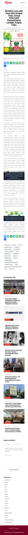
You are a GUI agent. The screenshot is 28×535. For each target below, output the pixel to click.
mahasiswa (8, 258)
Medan (15, 258)
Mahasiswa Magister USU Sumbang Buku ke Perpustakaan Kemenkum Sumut (13, 379)
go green (17, 249)
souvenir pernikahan (11, 262)
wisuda (11, 268)
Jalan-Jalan (7, 499)
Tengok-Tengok (8, 522)
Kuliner (6, 501)
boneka (17, 247)
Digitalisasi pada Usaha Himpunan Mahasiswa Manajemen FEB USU (12, 327)
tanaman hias (9, 264)
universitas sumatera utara (13, 266)
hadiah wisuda (9, 251)
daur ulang (8, 249)
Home (8, 28)
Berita (6, 482)
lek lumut (8, 255)
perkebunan (8, 260)
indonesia (8, 253)
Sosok (6, 518)
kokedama (16, 253)
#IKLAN (14, 245)
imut (17, 251)
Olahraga (7, 508)
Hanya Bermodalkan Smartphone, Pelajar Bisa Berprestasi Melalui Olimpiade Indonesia (12, 301)
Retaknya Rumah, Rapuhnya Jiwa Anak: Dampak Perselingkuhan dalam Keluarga (13, 353)
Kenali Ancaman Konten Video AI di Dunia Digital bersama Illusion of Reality (13, 430)
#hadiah (7, 245)
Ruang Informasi (8, 513)
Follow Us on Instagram (14, 528)
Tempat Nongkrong (9, 520)
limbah (15, 255)
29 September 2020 (15, 58)
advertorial (8, 247)
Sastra (6, 515)
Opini (6, 510)
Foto (6, 489)
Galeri (6, 492)
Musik (6, 506)
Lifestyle (6, 503)
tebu (16, 264)
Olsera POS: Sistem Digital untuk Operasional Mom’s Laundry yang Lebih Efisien (13, 405)
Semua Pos (14, 28)
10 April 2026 (8, 348)
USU (6, 268)
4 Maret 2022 (8, 323)
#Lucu (20, 245)
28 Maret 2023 (8, 296)
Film (6, 487)
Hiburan (6, 494)
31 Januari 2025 (8, 374)
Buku (6, 485)
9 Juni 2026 (7, 426)
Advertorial (7, 58)
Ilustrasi (6, 496)
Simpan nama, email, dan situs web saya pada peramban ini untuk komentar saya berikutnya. (14, 450)
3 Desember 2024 (9, 401)
